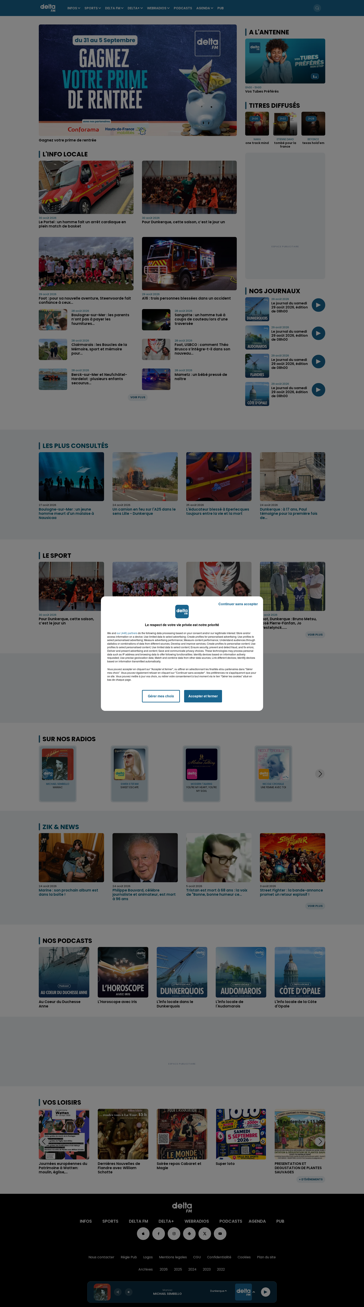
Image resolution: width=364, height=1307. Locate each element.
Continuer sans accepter (238, 603)
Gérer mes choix (161, 696)
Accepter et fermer (203, 696)
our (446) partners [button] (127, 633)
